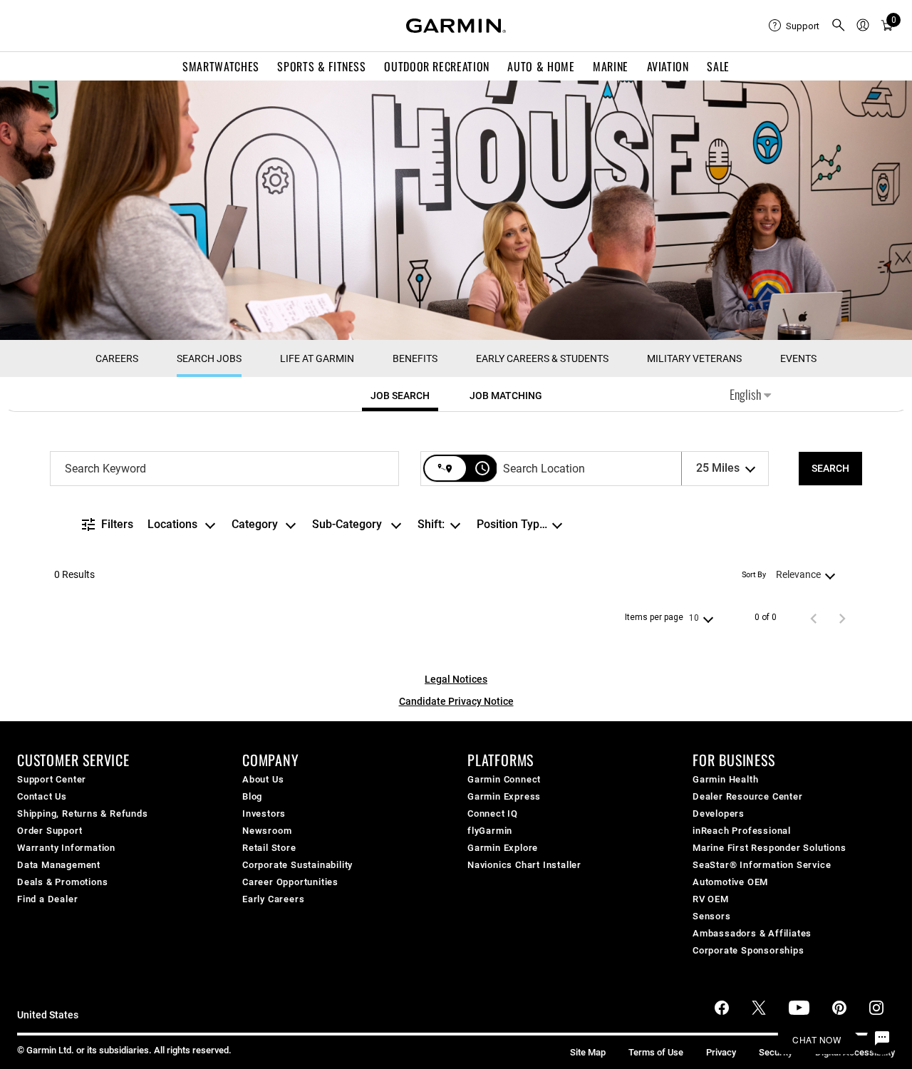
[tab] (400, 395)
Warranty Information (66, 847)
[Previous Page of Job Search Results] (813, 618)
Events (798, 358)
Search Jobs (209, 358)
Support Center (51, 779)
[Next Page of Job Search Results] (842, 618)
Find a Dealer (47, 899)
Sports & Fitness (321, 66)
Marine (610, 66)
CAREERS (116, 358)
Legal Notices (456, 679)
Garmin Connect (504, 779)
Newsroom (266, 830)
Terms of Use (655, 1052)
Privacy (721, 1052)
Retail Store (269, 847)
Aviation (668, 66)
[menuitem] (794, 25)
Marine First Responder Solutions (769, 847)
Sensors (712, 916)
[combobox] (224, 468)
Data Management (58, 864)
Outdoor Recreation (436, 66)
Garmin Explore (502, 847)
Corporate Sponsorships (748, 950)
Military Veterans (694, 358)
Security (775, 1052)
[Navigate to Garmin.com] (456, 25)
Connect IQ (492, 813)
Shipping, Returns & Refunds (82, 813)
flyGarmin (489, 830)
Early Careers (273, 899)
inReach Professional (742, 830)
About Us (263, 779)
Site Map (588, 1052)
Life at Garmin (317, 358)
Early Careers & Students (542, 358)
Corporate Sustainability (297, 864)
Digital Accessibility (855, 1052)
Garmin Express (504, 796)
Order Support (49, 830)
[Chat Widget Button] (882, 1039)
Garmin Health (725, 779)
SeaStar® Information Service (762, 864)
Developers (719, 813)
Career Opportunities (290, 882)
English (747, 394)
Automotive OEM (730, 882)
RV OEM (711, 899)
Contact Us (42, 796)
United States (47, 1015)
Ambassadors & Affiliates (752, 933)
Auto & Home (540, 66)
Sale (718, 66)
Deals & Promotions (62, 882)
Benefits (415, 358)
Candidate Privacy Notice (456, 701)
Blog (252, 796)
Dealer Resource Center (748, 796)
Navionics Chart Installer (524, 864)
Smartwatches (220, 66)
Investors (264, 813)
